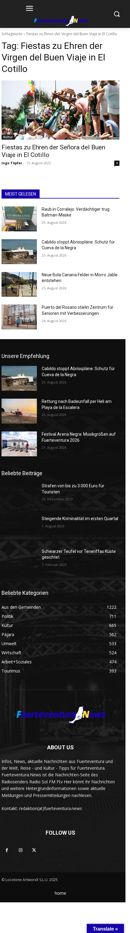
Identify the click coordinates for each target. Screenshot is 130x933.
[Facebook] (7, 850)
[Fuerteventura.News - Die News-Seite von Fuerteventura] (60, 21)
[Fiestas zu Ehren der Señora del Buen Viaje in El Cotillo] (60, 110)
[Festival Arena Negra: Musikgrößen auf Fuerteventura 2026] (19, 443)
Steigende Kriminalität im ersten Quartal (80, 518)
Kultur (8, 137)
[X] (34, 850)
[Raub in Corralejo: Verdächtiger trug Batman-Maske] (19, 218)
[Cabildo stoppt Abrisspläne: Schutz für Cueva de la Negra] (19, 251)
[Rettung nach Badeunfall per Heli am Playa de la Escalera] (19, 411)
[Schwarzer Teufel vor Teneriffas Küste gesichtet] (19, 561)
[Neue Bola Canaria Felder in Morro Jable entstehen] (19, 284)
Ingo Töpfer (12, 163)
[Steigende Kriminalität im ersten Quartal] (19, 528)
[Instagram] (20, 850)
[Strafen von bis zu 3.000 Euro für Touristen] (19, 495)
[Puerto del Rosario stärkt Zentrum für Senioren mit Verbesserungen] (19, 317)
